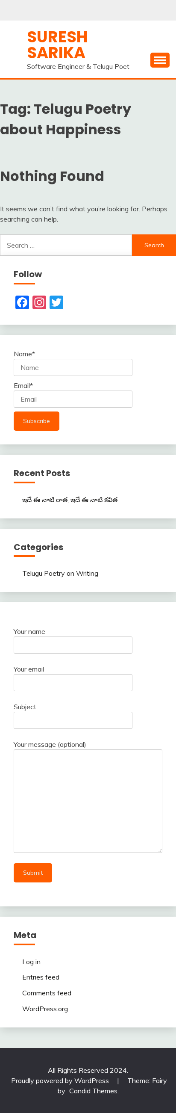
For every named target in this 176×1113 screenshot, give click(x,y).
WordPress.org (45, 1008)
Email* (23, 385)
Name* (24, 353)
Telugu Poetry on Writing (60, 573)
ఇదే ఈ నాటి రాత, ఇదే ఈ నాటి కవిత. (70, 499)
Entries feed (40, 977)
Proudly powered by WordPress (61, 1080)
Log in (31, 961)
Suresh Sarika (57, 45)
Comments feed (46, 993)
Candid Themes (93, 1090)
